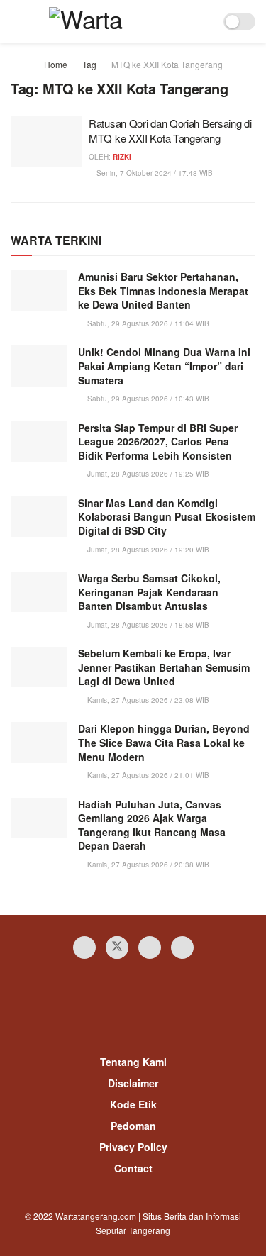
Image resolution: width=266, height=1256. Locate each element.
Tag (89, 64)
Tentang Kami (133, 1062)
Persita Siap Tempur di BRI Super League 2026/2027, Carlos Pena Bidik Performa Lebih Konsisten (158, 441)
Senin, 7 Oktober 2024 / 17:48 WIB (153, 173)
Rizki (122, 157)
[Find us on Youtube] (182, 947)
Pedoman (133, 1125)
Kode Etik (133, 1104)
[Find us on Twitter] (117, 947)
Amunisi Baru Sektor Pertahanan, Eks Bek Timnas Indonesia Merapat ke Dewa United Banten (163, 290)
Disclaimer (133, 1083)
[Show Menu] (17, 21)
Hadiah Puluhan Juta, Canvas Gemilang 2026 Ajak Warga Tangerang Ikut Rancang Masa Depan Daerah (152, 825)
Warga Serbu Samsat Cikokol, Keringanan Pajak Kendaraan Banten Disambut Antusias (149, 592)
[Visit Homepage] (109, 21)
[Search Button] (203, 21)
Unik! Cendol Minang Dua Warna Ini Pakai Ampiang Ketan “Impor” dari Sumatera (164, 366)
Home (55, 64)
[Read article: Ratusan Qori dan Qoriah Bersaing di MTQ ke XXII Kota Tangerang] (46, 141)
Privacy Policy (133, 1147)
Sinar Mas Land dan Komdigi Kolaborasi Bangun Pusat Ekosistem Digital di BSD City (166, 517)
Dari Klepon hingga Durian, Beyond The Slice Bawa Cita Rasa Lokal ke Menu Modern (164, 742)
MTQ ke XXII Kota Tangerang (167, 64)
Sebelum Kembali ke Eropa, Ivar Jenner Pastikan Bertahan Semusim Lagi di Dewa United (164, 667)
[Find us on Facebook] (84, 947)
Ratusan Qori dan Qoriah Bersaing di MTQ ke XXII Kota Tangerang (170, 130)
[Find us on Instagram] (149, 947)
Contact (133, 1168)
